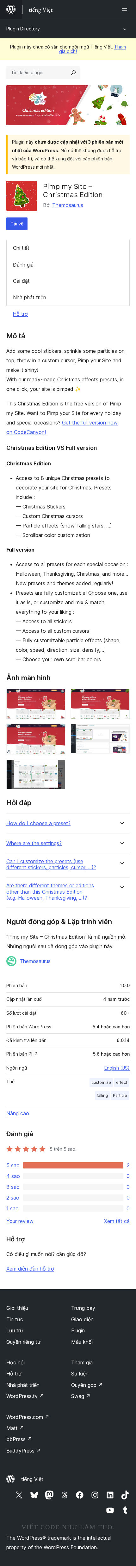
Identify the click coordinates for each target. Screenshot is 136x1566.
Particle (120, 1095)
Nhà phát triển (29, 297)
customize (101, 1082)
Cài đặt (21, 281)
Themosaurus (67, 205)
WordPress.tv (25, 1396)
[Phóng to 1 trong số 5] (57, 697)
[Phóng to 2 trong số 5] (121, 697)
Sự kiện (80, 1373)
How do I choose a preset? (38, 823)
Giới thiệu (17, 1308)
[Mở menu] (126, 9)
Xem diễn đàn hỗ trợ (30, 1268)
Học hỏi (15, 1362)
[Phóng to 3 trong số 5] (57, 732)
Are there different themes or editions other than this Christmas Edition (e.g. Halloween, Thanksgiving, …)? (50, 892)
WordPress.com (27, 1417)
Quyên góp (87, 1385)
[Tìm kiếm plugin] (73, 72)
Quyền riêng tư (23, 1342)
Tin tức (14, 1319)
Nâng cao (17, 1113)
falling (102, 1095)
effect (121, 1082)
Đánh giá (23, 265)
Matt (15, 1428)
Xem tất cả (117, 1221)
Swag (80, 1396)
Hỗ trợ (20, 314)
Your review (20, 1221)
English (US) (117, 1068)
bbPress (19, 1439)
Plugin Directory (23, 28)
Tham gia (82, 1362)
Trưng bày (83, 1308)
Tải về (16, 223)
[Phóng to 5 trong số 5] (57, 768)
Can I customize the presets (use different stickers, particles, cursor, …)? (51, 864)
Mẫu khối (82, 1342)
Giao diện (82, 1319)
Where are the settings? (34, 843)
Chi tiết (21, 248)
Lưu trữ (14, 1330)
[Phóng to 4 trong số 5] (121, 732)
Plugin (78, 1330)
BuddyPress (23, 1450)
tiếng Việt (32, 1479)
